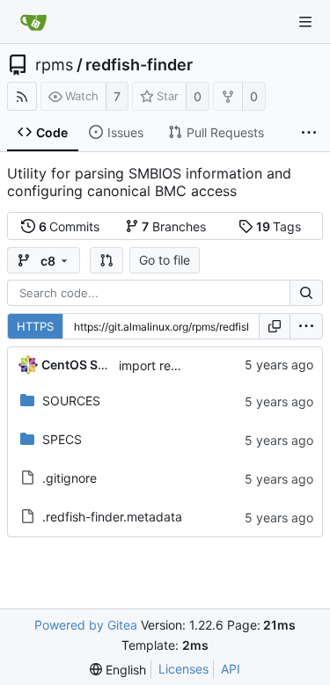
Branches (174, 226)
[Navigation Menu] (305, 22)
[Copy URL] (274, 326)
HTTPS (35, 326)
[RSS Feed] (22, 96)
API (230, 668)
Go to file (164, 259)
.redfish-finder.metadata (112, 516)
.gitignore (69, 477)
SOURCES (71, 400)
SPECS (62, 439)
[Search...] (306, 293)
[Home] (33, 22)
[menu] (306, 326)
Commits (69, 226)
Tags (279, 226)
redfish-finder (139, 65)
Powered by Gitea (85, 624)
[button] (106, 260)
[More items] (309, 132)
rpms (54, 65)
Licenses (183, 668)
